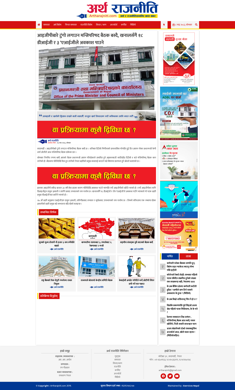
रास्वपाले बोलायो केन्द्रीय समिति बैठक (96, 280)
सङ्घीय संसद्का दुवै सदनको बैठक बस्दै (136, 242)
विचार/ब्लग (117, 363)
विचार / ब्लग (101, 25)
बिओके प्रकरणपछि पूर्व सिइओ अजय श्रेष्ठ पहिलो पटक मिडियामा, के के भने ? (182, 309)
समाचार (46, 25)
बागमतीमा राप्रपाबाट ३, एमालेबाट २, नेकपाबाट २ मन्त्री (96, 244)
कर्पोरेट (123, 25)
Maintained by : (183, 386)
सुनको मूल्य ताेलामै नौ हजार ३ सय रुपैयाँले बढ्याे (56, 244)
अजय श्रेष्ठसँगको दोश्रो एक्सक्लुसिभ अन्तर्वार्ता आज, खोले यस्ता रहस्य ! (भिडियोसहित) (182, 332)
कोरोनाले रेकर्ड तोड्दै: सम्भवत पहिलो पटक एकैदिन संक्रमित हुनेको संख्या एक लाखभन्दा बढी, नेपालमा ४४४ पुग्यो (182, 280)
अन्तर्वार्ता (113, 25)
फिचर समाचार (71, 25)
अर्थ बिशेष (57, 25)
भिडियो (133, 25)
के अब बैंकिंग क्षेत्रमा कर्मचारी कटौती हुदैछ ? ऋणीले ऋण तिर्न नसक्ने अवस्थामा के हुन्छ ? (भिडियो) (182, 289)
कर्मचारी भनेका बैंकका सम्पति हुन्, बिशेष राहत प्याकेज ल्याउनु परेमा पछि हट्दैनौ (181, 266)
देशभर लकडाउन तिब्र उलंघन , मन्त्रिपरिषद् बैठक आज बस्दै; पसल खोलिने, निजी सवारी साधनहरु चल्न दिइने (181, 322)
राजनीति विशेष (86, 25)
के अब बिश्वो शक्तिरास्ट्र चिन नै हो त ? (182, 299)
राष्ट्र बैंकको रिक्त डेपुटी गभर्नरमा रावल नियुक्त (56, 282)
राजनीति (117, 367)
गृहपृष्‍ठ (117, 356)
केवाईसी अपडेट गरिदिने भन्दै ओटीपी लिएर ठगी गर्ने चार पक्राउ (136, 282)
